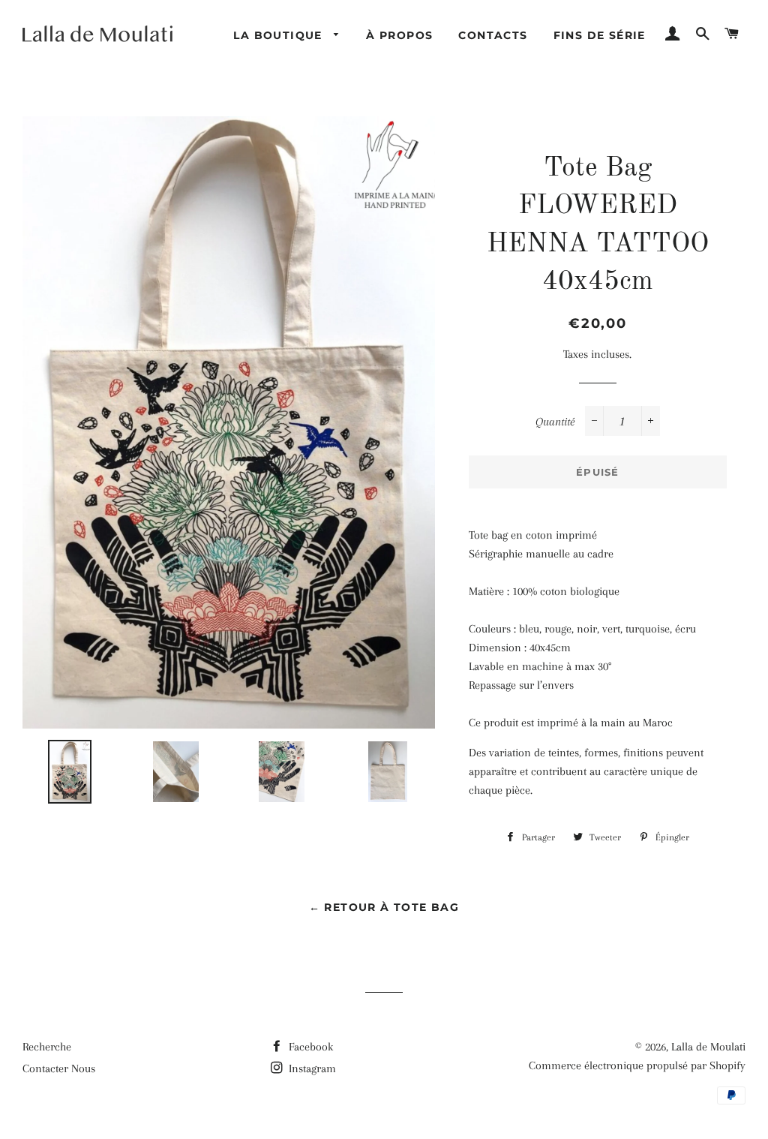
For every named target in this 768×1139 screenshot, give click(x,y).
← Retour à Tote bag (384, 907)
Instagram (311, 1068)
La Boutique (279, 35)
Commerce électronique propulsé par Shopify (637, 1065)
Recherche (46, 1046)
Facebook (309, 1046)
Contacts (492, 35)
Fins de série (600, 35)
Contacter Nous (58, 1068)
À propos (399, 35)
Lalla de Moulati (708, 1046)
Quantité (555, 421)
